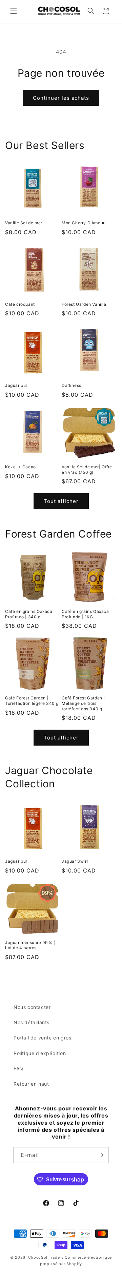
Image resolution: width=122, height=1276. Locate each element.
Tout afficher (61, 501)
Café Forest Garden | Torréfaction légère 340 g (32, 700)
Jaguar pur (16, 385)
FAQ (18, 1068)
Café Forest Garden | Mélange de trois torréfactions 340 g (83, 703)
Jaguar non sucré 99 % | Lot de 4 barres (30, 945)
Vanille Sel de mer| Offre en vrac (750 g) (87, 469)
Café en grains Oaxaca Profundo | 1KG (85, 614)
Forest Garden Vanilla (84, 304)
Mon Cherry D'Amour (83, 222)
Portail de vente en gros (42, 1037)
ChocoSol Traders (46, 1257)
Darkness (71, 385)
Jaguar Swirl (75, 861)
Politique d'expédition (40, 1053)
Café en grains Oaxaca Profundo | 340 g (29, 614)
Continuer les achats (61, 98)
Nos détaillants (31, 1022)
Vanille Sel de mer (23, 222)
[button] (13, 10)
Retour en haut (31, 1084)
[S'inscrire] (100, 1155)
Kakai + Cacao (20, 466)
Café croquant (20, 304)
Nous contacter (32, 1007)
